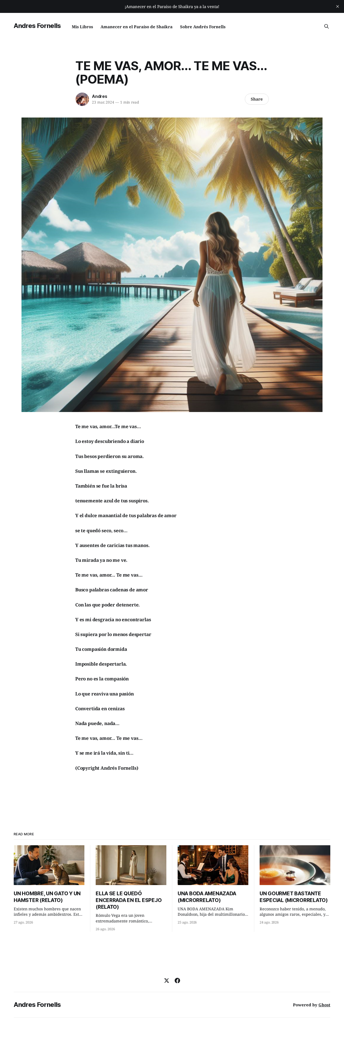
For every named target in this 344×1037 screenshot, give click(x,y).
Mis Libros (82, 26)
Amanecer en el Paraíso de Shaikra (137, 26)
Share (257, 99)
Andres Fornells (37, 26)
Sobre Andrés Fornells (202, 26)
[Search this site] (326, 26)
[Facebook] (177, 980)
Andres (99, 96)
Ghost (324, 1004)
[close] (337, 6)
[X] (166, 980)
